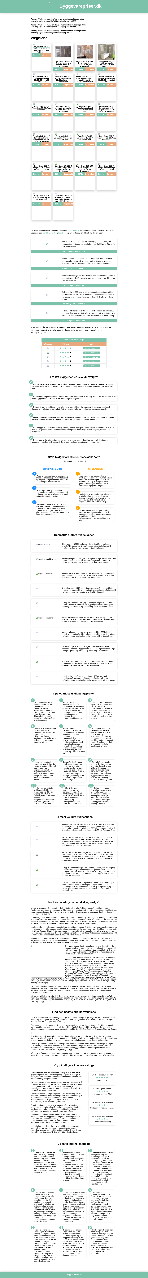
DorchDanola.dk (49, 233)
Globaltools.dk (73, 230)
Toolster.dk (62, 233)
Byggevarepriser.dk (80, 6)
